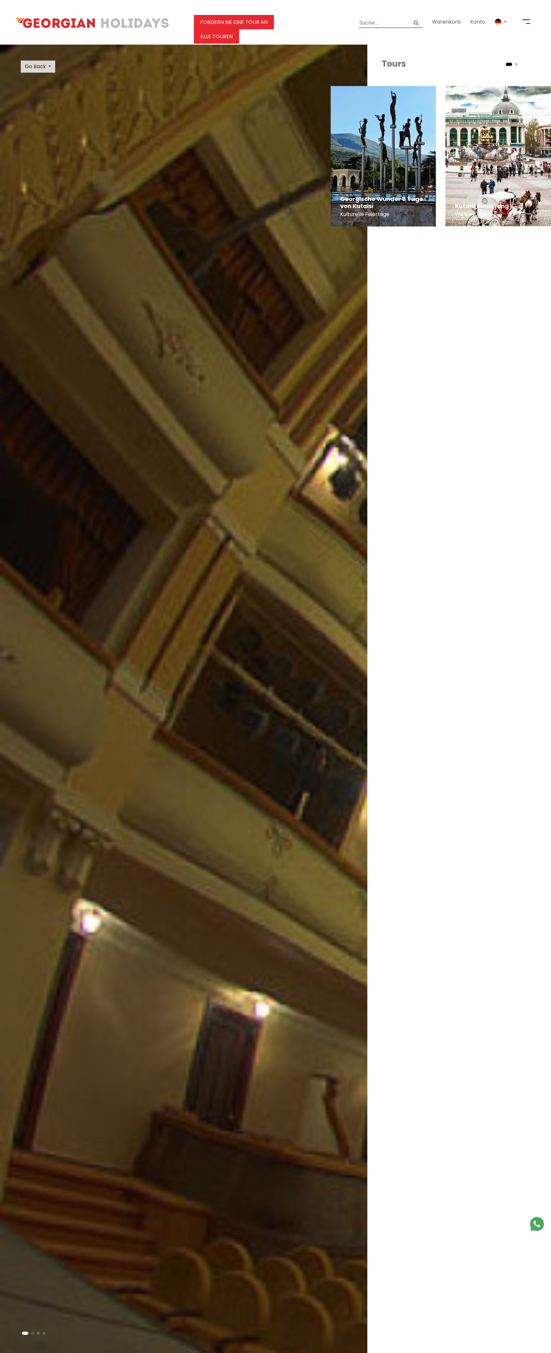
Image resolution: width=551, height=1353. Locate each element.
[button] (500, 22)
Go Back (35, 66)
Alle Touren (216, 36)
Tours (394, 63)
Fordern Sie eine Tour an (234, 22)
